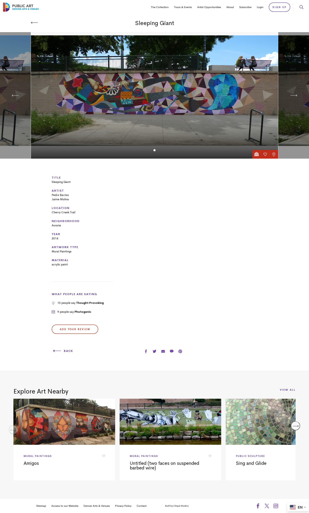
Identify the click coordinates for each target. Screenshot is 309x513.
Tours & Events (183, 7)
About (230, 7)
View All (288, 390)
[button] (154, 150)
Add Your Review (75, 329)
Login (260, 7)
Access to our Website (64, 505)
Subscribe (245, 7)
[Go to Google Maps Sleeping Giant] (256, 154)
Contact (141, 505)
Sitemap (41, 505)
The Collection (160, 7)
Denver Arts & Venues (97, 505)
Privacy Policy (123, 505)
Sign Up (280, 7)
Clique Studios (181, 505)
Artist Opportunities (209, 7)
